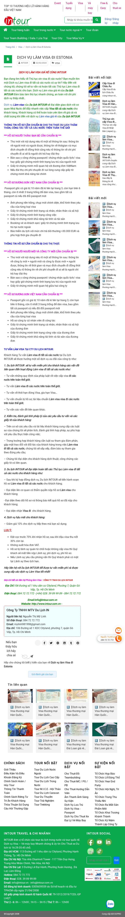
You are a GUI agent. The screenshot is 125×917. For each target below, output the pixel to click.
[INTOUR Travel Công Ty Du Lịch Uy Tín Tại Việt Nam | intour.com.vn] (5, 30)
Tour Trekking (42, 804)
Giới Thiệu (10, 769)
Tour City (56, 38)
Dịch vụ (14, 104)
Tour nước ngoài (70, 30)
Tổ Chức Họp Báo (105, 773)
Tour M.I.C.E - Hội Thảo (47, 789)
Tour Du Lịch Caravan (46, 793)
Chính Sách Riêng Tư (16, 796)
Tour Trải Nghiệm (44, 800)
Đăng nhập (116, 21)
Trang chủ (10, 47)
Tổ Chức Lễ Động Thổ (107, 777)
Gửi (116, 860)
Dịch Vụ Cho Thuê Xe (76, 816)
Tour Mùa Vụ (74, 38)
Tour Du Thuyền (43, 796)
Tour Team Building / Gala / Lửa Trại (26, 38)
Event (57, 3)
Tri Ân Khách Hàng (14, 800)
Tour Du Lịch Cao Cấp (46, 777)
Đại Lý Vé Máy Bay (75, 820)
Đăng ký (108, 21)
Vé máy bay (90, 8)
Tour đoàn (92, 30)
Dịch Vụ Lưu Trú (73, 804)
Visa (80, 3)
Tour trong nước (43, 30)
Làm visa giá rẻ (48, 116)
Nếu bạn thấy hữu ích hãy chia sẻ (11, 648)
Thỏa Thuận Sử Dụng (16, 804)
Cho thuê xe (117, 6)
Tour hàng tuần (20, 30)
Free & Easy (104, 6)
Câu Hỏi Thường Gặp (16, 808)
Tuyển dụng (69, 6)
